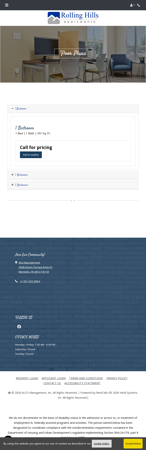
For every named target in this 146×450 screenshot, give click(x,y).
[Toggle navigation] (6, 5)
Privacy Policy (116, 378)
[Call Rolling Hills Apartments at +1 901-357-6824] (139, 5)
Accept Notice (133, 443)
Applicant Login (54, 378)
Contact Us (52, 383)
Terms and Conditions (86, 378)
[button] (132, 5)
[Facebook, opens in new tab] (19, 327)
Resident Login (27, 378)
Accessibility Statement (82, 383)
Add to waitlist (32, 154)
